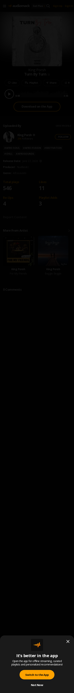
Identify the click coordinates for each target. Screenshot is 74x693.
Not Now (37, 685)
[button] (37, 346)
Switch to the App (37, 675)
